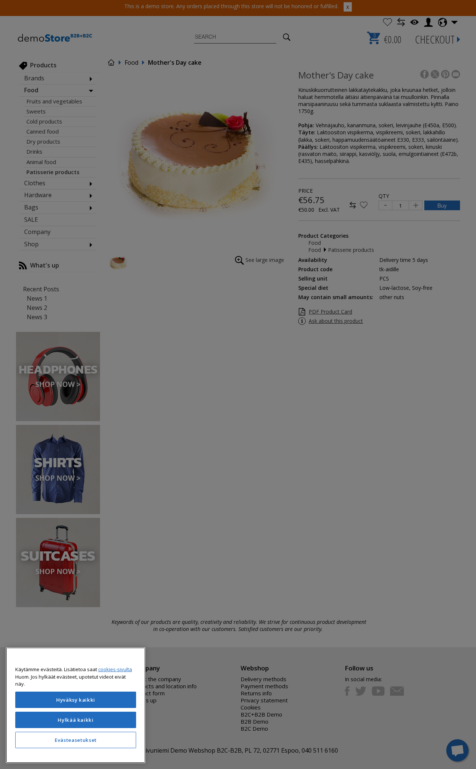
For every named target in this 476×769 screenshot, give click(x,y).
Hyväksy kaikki (75, 699)
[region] (75, 705)
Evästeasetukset (76, 740)
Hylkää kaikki (76, 720)
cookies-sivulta (115, 669)
